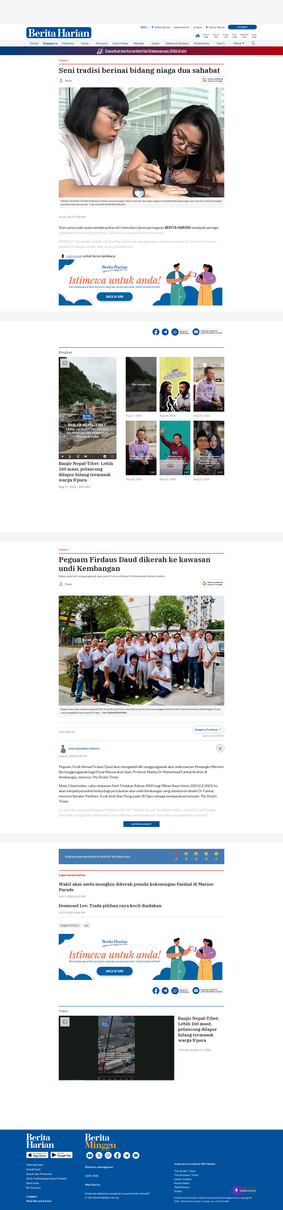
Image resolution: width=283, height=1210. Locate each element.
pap (86, 925)
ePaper (197, 27)
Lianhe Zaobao (183, 1179)
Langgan (242, 26)
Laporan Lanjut (141, 824)
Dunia (85, 43)
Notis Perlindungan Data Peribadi (46, 1178)
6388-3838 (91, 1175)
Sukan (155, 43)
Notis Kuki (32, 1183)
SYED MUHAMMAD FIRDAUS (84, 748)
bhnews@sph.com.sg (106, 1197)
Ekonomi (101, 43)
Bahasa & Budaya (177, 43)
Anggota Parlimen (70, 925)
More (237, 43)
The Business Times (186, 1175)
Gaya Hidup (120, 43)
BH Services (33, 1187)
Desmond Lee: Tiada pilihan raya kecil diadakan (110, 905)
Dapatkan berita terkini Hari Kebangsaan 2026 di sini (145, 51)
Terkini (34, 43)
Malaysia (68, 43)
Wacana (138, 43)
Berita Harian (182, 1183)
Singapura (50, 43)
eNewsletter (181, 27)
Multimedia (201, 43)
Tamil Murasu (182, 1187)
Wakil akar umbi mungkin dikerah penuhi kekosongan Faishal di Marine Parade (136, 886)
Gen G (221, 43)
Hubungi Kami (34, 1164)
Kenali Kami (33, 1169)
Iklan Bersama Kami (38, 1201)
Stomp (178, 1191)
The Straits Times (185, 1171)
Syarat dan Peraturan (39, 1173)
